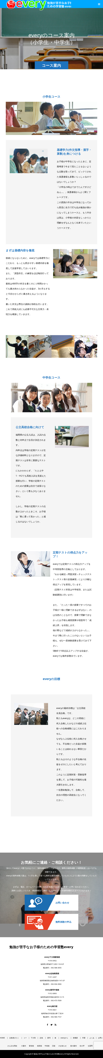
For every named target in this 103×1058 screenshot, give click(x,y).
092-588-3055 (56, 968)
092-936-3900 (56, 984)
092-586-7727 (56, 1017)
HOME (2, 1038)
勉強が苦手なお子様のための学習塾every (41, 947)
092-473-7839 (56, 1000)
